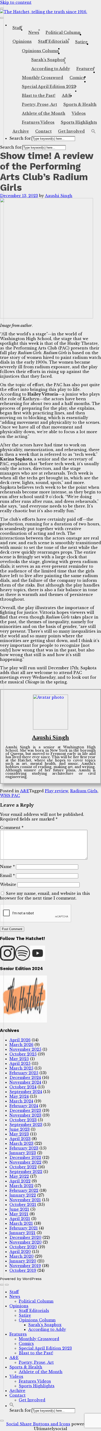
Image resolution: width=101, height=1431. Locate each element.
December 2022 (25, 1157)
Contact (43, 131)
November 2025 (25, 1049)
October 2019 (22, 1270)
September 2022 (25, 1171)
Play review (56, 791)
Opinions (22, 41)
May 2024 (19, 1096)
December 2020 (25, 1237)
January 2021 (22, 1232)
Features (85, 68)
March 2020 (21, 1256)
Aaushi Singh (58, 195)
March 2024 (21, 1101)
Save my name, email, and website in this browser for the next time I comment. (45, 895)
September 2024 (25, 1091)
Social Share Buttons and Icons (38, 1424)
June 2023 (19, 1129)
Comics (77, 77)
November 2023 (25, 1115)
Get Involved (71, 131)
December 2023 (25, 1110)
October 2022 (23, 1167)
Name (7, 866)
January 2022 (22, 1195)
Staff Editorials (53, 41)
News (33, 32)
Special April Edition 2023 (49, 86)
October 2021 (22, 1204)
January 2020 (22, 1261)
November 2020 (25, 1242)
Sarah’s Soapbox (48, 59)
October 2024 (22, 1087)
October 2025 (23, 1054)
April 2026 (20, 1040)
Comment (11, 827)
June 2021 (19, 1209)
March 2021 (21, 1223)
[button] (93, 131)
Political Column (63, 32)
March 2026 (21, 1044)
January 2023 (22, 1152)
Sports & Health (80, 104)
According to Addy (50, 68)
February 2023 (23, 1148)
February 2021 (23, 1228)
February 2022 (23, 1190)
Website (8, 884)
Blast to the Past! (38, 95)
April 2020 (20, 1251)
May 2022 (19, 1176)
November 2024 (25, 1082)
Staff (17, 27)
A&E (66, 95)
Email (7, 875)
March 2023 (21, 1143)
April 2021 (19, 1218)
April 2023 (20, 1138)
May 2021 (18, 1214)
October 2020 (23, 1247)
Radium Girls (83, 791)
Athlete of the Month (43, 113)
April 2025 (20, 1063)
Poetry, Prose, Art (39, 104)
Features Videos (38, 122)
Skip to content (15, 2)
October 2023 (23, 1120)
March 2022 (21, 1185)
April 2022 (20, 1181)
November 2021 (25, 1199)
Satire (81, 42)
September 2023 (25, 1124)
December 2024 (25, 1077)
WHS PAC (10, 795)
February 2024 (23, 1105)
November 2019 (25, 1265)
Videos (79, 113)
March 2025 (21, 1068)
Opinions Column (40, 50)
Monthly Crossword (42, 77)
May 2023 (19, 1134)
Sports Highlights (79, 122)
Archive (20, 131)
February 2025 (23, 1072)
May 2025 (19, 1058)
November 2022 (25, 1162)
